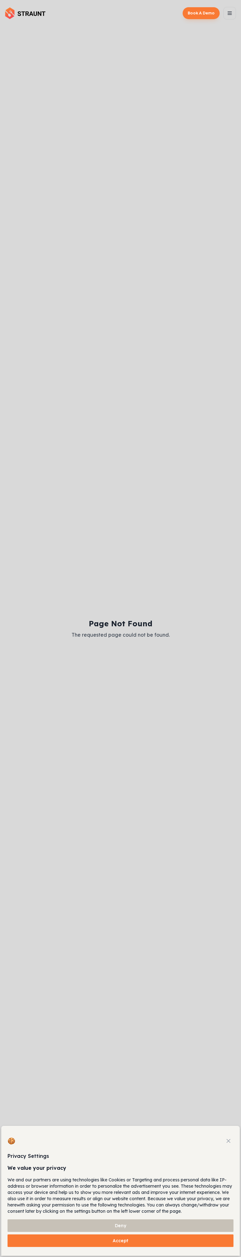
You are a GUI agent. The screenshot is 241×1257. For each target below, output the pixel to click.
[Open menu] (229, 13)
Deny (120, 1225)
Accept (120, 1241)
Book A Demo (201, 13)
